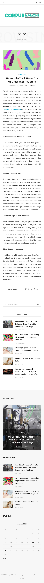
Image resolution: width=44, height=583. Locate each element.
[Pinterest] (34, 289)
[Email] (37, 289)
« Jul (4, 559)
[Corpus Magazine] (22, 15)
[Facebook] (28, 289)
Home (19, 39)
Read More (12, 289)
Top (22, 579)
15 (33, 542)
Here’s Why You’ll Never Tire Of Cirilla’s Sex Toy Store (22, 80)
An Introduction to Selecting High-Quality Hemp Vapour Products (27, 337)
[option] (22, 427)
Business (22, 432)
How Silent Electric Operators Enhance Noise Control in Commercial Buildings (27, 324)
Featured (23, 74)
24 (5, 550)
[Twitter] (31, 289)
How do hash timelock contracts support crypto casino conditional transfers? (27, 371)
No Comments (30, 86)
